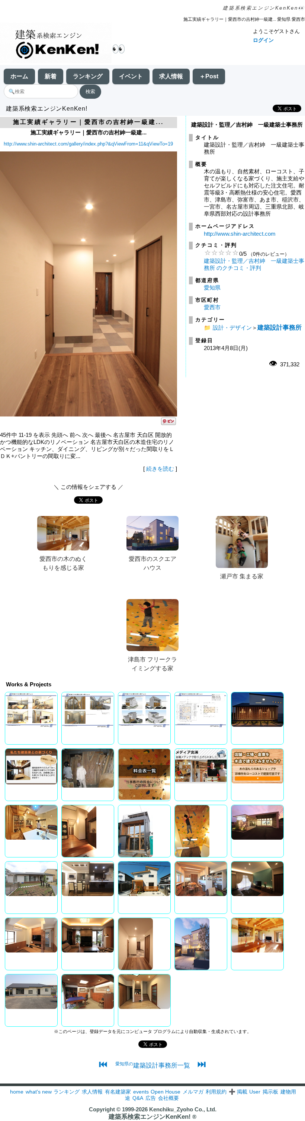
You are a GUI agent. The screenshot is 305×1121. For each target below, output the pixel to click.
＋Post (208, 76)
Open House (165, 1092)
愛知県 (212, 287)
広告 (150, 1098)
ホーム (19, 76)
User (254, 1092)
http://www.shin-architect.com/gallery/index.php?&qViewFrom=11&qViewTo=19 (88, 144)
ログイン (263, 40)
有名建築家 (118, 1092)
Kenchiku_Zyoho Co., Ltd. (182, 1109)
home (16, 1092)
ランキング (88, 76)
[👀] (56, 44)
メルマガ (193, 1092)
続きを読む (160, 468)
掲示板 (270, 1092)
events (141, 1092)
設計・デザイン (232, 327)
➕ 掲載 (238, 1092)
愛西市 (212, 307)
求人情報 (171, 76)
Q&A (137, 1098)
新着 (51, 76)
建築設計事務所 (279, 327)
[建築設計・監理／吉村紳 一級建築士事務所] (88, 414)
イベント (131, 76)
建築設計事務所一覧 (152, 1065)
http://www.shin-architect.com (240, 234)
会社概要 (168, 1098)
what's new (39, 1092)
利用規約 (216, 1092)
